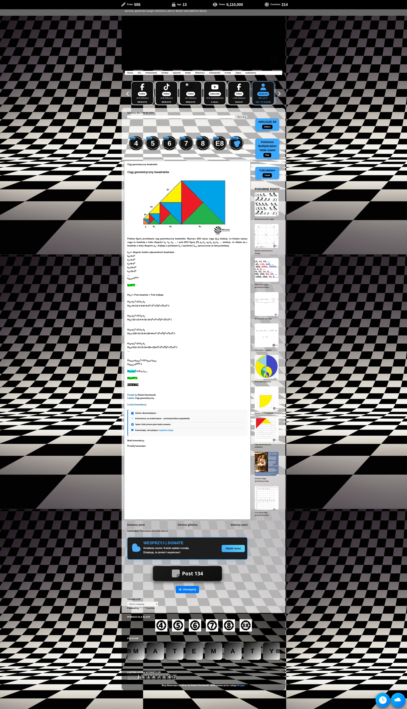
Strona (130, 73)
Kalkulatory (251, 73)
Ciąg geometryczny (144, 398)
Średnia (164, 73)
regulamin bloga (166, 430)
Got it (279, 8)
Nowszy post (136, 524)
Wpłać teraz (233, 548)
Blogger (241, 664)
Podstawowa (151, 73)
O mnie (228, 73)
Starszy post (239, 524)
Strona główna (187, 524)
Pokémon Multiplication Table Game (267, 148)
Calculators (267, 172)
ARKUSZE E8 (267, 124)
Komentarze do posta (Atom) (154, 531)
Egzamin (177, 73)
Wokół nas (200, 73)
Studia (188, 73)
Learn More (265, 8)
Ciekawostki (214, 73)
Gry (139, 73)
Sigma (238, 73)
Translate (150, 587)
